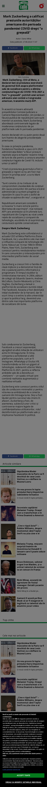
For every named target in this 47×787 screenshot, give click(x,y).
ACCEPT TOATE (23, 775)
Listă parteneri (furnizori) (11, 769)
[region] (23, 749)
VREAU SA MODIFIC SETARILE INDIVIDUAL (23, 782)
